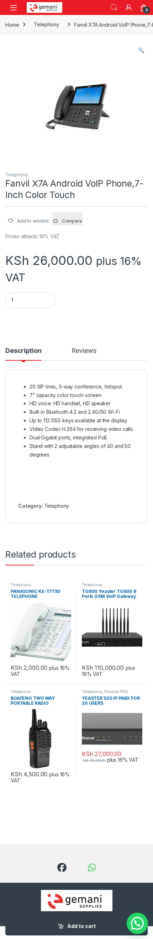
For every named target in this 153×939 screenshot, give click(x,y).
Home (12, 24)
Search (114, 7)
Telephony (46, 24)
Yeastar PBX (116, 691)
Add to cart (81, 926)
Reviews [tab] (84, 351)
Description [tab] (23, 351)
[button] (141, 50)
